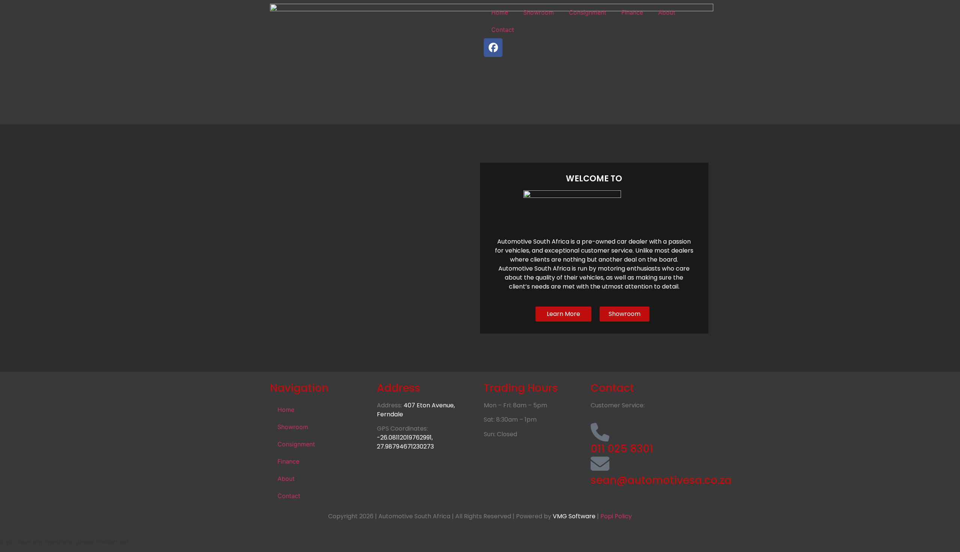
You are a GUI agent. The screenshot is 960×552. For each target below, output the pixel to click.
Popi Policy (615, 516)
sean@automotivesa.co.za (661, 480)
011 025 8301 (622, 448)
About (666, 12)
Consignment (587, 12)
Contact (502, 29)
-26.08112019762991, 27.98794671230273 (405, 442)
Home (499, 12)
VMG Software (574, 516)
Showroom (538, 12)
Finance (632, 12)
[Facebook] (493, 47)
